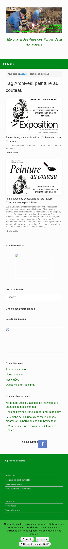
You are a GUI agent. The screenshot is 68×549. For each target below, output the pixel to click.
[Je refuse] (64, 534)
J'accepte (27, 539)
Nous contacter (14, 374)
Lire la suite (12, 152)
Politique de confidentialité (17, 480)
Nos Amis (9, 501)
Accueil (23, 74)
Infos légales (11, 475)
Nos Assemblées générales (18, 488)
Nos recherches (12, 510)
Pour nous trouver (16, 369)
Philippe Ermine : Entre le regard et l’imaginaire (33, 412)
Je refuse (42, 539)
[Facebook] (42, 444)
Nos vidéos (12, 379)
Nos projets (10, 505)
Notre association (13, 484)
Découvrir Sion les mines (20, 384)
